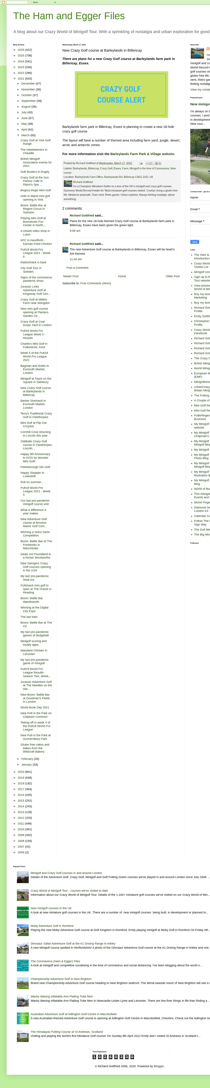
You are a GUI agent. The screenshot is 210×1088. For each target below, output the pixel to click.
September (29, 101)
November (28, 89)
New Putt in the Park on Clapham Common (36, 715)
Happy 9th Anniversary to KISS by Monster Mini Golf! (35, 457)
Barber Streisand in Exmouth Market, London (33, 404)
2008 (21, 841)
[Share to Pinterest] (159, 163)
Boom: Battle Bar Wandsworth (32, 600)
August (26, 106)
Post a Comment (77, 267)
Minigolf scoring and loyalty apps (34, 642)
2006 (21, 852)
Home (122, 276)
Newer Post (70, 276)
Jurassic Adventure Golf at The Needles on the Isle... (36, 685)
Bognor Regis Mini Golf (36, 190)
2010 (21, 829)
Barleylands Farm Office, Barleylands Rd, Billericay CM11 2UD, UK (114, 176)
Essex (117, 168)
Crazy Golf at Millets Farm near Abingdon (35, 301)
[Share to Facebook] (156, 163)
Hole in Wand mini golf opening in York (35, 197)
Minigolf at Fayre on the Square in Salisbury (36, 380)
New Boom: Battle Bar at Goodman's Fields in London (35, 698)
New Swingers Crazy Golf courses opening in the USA (36, 567)
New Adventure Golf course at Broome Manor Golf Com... (34, 522)
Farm (125, 168)
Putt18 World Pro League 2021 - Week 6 (35, 253)
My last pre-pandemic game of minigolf (35, 661)
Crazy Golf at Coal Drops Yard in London (36, 323)
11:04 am (76, 259)
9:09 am (75, 230)
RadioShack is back (33, 262)
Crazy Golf (106, 168)
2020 (21, 771)
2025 (21, 55)
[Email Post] (140, 163)
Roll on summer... (32, 482)
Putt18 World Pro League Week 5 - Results (33, 334)
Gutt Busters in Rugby (35, 171)
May (24, 123)
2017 (21, 789)
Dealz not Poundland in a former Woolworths (36, 556)
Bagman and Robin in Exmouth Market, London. (35, 369)
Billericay (93, 168)
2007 (21, 846)
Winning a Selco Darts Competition (35, 533)
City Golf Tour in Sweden (31, 269)
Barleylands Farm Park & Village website (142, 154)
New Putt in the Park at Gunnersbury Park (36, 737)
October (27, 95)
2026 (21, 49)
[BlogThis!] (150, 163)
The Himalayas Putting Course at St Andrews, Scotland (67, 1031)
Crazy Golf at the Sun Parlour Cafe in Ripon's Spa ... (35, 181)
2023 (21, 67)
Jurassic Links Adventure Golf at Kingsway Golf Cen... (36, 290)
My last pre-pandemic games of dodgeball (35, 633)
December (28, 83)
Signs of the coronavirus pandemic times (36, 279)
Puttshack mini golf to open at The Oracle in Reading (36, 589)
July (24, 112)
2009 (21, 835)
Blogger (159, 1066)
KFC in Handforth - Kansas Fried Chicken (36, 242)
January (27, 764)
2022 (21, 73)
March (25, 135)
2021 (21, 78)
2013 (21, 812)
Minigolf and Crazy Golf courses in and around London (66, 873)
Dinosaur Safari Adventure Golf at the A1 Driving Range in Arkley (73, 943)
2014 (21, 806)
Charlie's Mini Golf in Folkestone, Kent (34, 345)
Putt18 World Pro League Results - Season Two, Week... (36, 672)
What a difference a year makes (33, 511)
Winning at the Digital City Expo (34, 609)
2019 (21, 777)
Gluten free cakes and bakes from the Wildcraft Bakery (35, 748)
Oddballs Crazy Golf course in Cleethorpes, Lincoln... (36, 445)
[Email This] (147, 163)
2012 (21, 817)
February (27, 758)
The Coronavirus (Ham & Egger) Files (55, 961)
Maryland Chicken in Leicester (34, 652)
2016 (21, 795)
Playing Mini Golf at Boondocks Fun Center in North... (33, 221)
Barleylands (80, 168)
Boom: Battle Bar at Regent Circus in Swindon (33, 209)
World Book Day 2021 (35, 707)
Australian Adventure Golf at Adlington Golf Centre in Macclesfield (73, 1014)
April (24, 129)
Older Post (173, 276)
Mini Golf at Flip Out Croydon (34, 424)
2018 (21, 783)
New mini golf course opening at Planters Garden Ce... (34, 312)
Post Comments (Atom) (95, 283)
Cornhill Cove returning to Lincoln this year (36, 433)
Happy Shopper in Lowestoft (32, 474)
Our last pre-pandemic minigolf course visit (35, 502)
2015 (21, 800)
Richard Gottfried (82, 215)
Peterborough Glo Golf (35, 467)
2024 (21, 61)
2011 (21, 823)
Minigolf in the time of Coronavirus (149, 168)
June (25, 118)
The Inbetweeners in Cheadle (34, 151)
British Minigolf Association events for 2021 (36, 162)
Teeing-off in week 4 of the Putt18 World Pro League (35, 726)
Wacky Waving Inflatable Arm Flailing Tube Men (62, 996)
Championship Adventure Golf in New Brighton (61, 979)
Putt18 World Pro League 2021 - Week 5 (35, 491)
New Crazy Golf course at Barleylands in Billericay (36, 391)
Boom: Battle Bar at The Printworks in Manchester (36, 545)
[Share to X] (153, 163)
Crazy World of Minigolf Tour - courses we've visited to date (69, 890)
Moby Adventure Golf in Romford (52, 926)
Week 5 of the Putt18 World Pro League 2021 (34, 356)
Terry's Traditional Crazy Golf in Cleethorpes (36, 415)
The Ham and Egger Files (69, 15)
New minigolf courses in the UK (51, 908)
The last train (29, 617)
